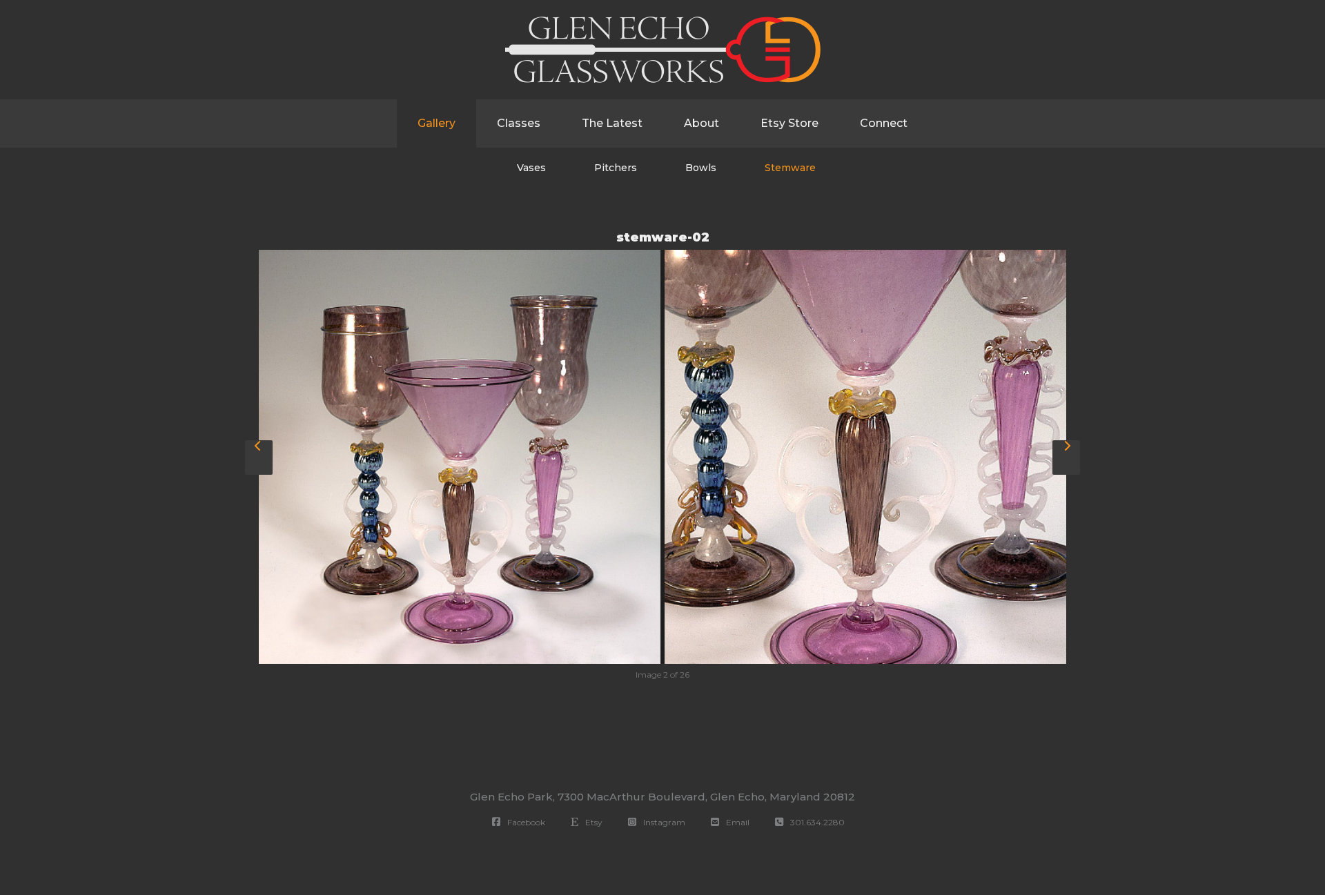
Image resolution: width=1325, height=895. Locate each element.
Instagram (662, 822)
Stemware (790, 167)
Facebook (524, 822)
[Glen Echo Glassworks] (663, 49)
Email (735, 822)
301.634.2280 (815, 822)
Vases (531, 167)
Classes (518, 123)
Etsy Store (789, 123)
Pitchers (615, 167)
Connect (883, 123)
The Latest (612, 123)
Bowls (700, 167)
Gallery (436, 123)
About (701, 123)
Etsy (591, 822)
